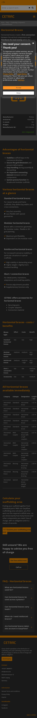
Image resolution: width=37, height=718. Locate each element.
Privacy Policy (8, 74)
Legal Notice (22, 74)
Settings (21, 80)
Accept (18, 88)
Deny (18, 93)
